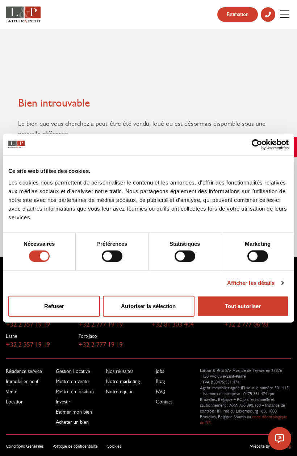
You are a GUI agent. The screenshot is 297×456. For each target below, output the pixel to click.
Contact (164, 402)
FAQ (161, 391)
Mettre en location (75, 391)
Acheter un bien (72, 422)
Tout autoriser (243, 306)
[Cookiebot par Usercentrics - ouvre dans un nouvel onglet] (257, 144)
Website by (270, 446)
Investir (63, 402)
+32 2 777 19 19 (101, 324)
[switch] (112, 256)
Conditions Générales (25, 446)
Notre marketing (123, 381)
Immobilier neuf (22, 381)
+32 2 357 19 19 (28, 324)
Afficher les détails (251, 283)
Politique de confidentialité (75, 446)
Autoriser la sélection (148, 306)
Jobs (160, 371)
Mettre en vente (72, 381)
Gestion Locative (73, 371)
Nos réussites (119, 371)
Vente (11, 391)
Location (15, 402)
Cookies (113, 446)
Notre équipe (120, 391)
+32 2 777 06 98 (246, 324)
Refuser (54, 306)
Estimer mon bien (74, 412)
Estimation (237, 14)
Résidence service (24, 371)
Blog (160, 381)
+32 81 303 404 (172, 324)
